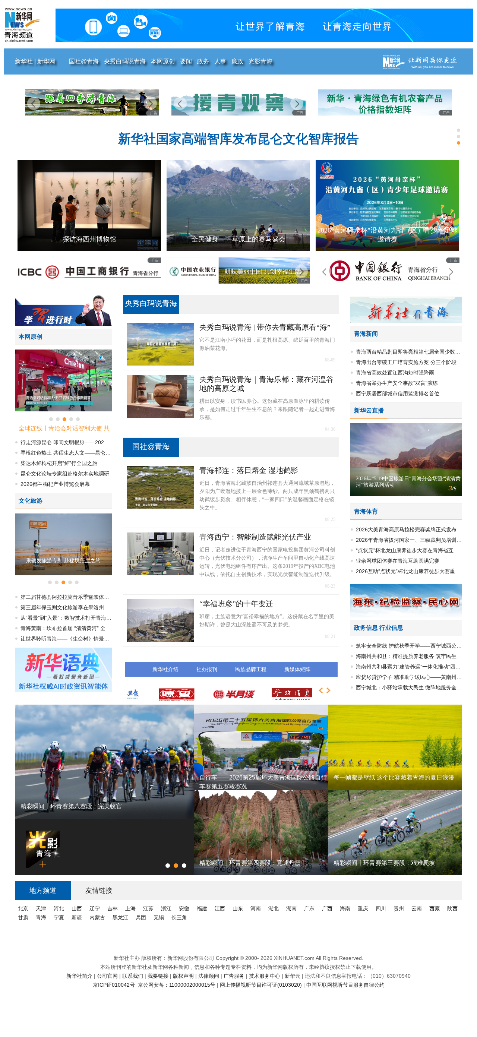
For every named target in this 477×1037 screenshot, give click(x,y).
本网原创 (163, 61)
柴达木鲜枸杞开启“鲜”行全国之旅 (58, 463)
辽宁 (95, 908)
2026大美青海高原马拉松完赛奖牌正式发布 (406, 529)
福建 (203, 908)
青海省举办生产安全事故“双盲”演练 (397, 383)
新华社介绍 (165, 669)
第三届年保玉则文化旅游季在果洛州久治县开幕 (75, 607)
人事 (220, 61)
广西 (328, 908)
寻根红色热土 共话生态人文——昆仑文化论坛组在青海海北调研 (94, 453)
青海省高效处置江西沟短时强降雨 (395, 373)
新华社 (24, 61)
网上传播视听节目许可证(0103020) (261, 985)
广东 (310, 908)
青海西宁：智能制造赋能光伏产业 (255, 537)
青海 (42, 917)
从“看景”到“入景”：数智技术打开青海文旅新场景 (76, 618)
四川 (382, 908)
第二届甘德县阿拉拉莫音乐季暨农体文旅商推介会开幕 (83, 597)
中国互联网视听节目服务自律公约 (345, 985)
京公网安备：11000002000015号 (177, 985)
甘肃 (24, 917)
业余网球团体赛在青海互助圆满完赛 (397, 561)
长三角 (179, 917)
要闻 (186, 61)
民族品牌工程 (250, 669)
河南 (256, 908)
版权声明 (184, 976)
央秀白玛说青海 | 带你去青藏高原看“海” (265, 327)
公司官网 (108, 976)
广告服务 (235, 976)
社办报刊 (206, 669)
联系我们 (133, 976)
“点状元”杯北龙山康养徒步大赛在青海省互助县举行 (415, 550)
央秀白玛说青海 (125, 61)
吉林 (113, 908)
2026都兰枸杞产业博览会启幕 (55, 484)
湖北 (274, 908)
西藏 (435, 908)
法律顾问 (209, 976)
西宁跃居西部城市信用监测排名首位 (397, 393)
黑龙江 (121, 917)
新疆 (77, 917)
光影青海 (260, 61)
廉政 (237, 61)
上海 (131, 908)
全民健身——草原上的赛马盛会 (89, 239)
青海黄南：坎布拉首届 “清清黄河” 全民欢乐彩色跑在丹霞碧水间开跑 (99, 628)
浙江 (167, 908)
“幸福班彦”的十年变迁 (236, 604)
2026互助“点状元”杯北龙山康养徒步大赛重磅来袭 (413, 571)
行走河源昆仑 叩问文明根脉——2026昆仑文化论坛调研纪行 (238, 139)
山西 (77, 908)
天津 (42, 908)
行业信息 (391, 628)
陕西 (452, 908)
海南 (346, 908)
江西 (221, 908)
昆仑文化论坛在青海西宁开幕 (387, 239)
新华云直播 (369, 410)
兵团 (142, 917)
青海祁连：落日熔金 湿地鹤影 (248, 470)
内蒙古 (98, 917)
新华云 (293, 976)
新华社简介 (80, 976)
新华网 (46, 61)
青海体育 (366, 511)
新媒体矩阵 (297, 669)
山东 (238, 908)
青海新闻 (366, 334)
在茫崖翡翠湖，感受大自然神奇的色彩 (63, 560)
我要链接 (159, 976)
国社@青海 (84, 61)
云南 (417, 908)
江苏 (149, 908)
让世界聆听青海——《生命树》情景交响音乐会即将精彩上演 (90, 639)
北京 (24, 908)
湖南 (292, 908)
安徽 (185, 908)
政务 (203, 61)
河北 (60, 908)
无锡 (159, 917)
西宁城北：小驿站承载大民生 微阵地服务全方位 (411, 687)
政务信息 (366, 628)
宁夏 (60, 917)
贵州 (399, 908)
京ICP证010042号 (114, 985)
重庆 (364, 908)
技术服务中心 (265, 976)
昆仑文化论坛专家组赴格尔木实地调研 (64, 474)
